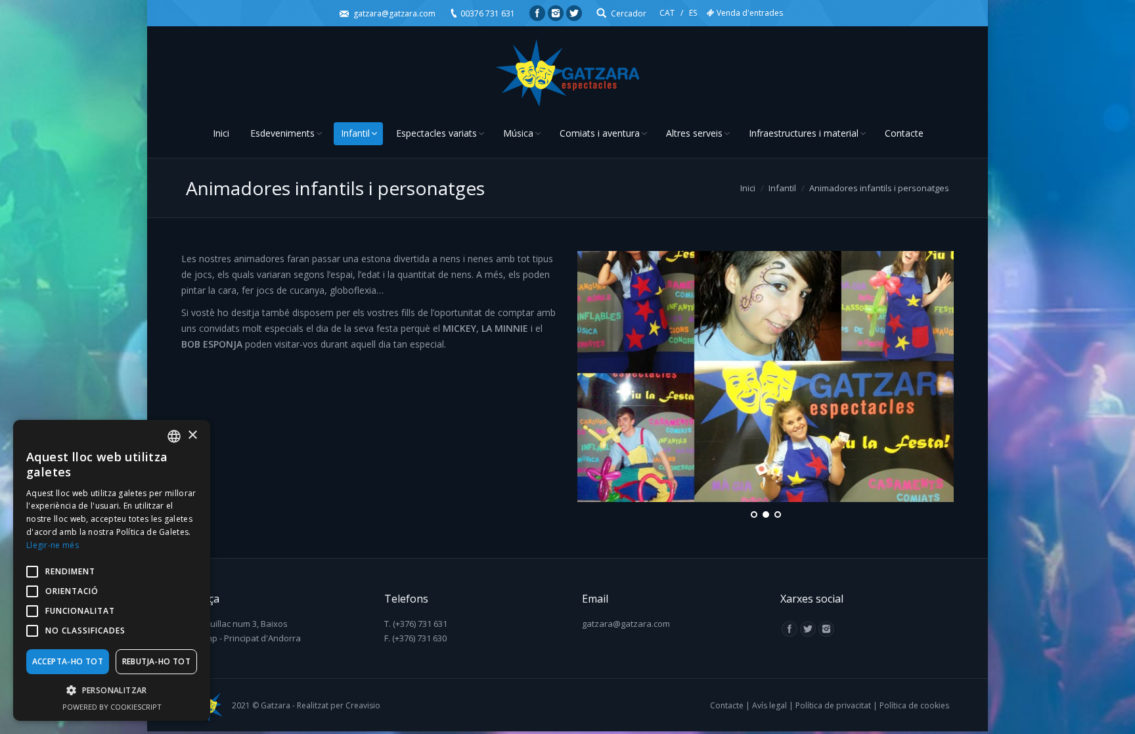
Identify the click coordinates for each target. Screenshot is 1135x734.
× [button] (192, 435)
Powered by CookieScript (112, 707)
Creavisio (362, 705)
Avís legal (769, 705)
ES (693, 12)
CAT (667, 12)
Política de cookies (914, 705)
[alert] (111, 570)
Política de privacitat (833, 705)
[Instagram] (556, 13)
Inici (747, 188)
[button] (111, 691)
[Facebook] (537, 13)
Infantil (782, 188)
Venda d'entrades (750, 12)
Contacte (727, 705)
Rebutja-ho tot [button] (156, 661)
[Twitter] (574, 13)
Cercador (628, 13)
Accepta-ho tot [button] (68, 661)
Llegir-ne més (52, 545)
